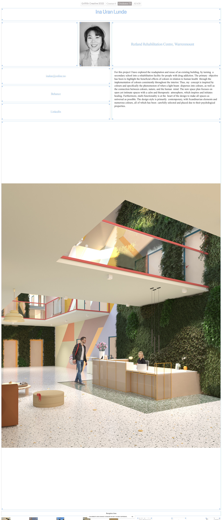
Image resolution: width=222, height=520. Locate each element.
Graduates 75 (125, 3)
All (137, 3)
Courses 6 (111, 3)
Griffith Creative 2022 (92, 3)
